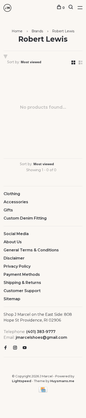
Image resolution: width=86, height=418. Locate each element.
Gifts (8, 210)
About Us (13, 242)
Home (17, 31)
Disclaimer (14, 258)
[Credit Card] (43, 391)
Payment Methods (22, 274)
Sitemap (12, 299)
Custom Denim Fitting (25, 218)
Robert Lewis (63, 31)
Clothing (12, 194)
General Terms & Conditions (31, 250)
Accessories (16, 202)
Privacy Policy (17, 266)
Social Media (16, 234)
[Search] (71, 8)
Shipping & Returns (22, 282)
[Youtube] (25, 348)
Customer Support (22, 290)
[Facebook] (5, 348)
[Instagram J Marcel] (15, 348)
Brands (37, 31)
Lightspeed (21, 381)
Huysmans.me (62, 381)
